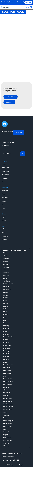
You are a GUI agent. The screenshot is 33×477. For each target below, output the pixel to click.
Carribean (6, 281)
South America (8, 404)
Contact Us (5, 236)
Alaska (5, 261)
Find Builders (5, 197)
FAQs (3, 229)
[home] (5, 7)
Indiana (5, 314)
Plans (3, 194)
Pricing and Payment (7, 456)
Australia (6, 272)
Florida (5, 298)
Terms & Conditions (7, 453)
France (5, 300)
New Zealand (7, 379)
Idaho (5, 309)
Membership (5, 167)
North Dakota (7, 384)
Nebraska (6, 359)
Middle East (7, 345)
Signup (4, 220)
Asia (4, 270)
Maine (5, 331)
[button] (31, 7)
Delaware (6, 292)
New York (6, 376)
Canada (5, 278)
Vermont (6, 432)
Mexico (5, 340)
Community (5, 164)
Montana (6, 356)
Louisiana (6, 328)
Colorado (6, 286)
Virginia (5, 434)
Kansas (5, 323)
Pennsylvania (7, 398)
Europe (5, 295)
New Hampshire (8, 365)
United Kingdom (8, 421)
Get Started (18, 132)
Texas (5, 418)
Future (3, 232)
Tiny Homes (5, 190)
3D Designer (5, 174)
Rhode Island (7, 401)
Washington (7, 437)
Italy (4, 320)
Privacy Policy (18, 453)
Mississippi (6, 351)
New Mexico (7, 370)
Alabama (6, 258)
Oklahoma (6, 393)
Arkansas (6, 267)
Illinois (5, 312)
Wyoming (6, 446)
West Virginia (7, 440)
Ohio (4, 390)
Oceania (6, 387)
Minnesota (6, 348)
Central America (8, 284)
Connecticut (7, 289)
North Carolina (8, 381)
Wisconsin (6, 443)
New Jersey (7, 367)
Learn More (28, 2)
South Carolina (8, 407)
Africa (5, 256)
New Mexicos (7, 373)
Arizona (5, 264)
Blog (3, 204)
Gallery (4, 201)
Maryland (6, 334)
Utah (4, 429)
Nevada (5, 362)
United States (7, 423)
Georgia (5, 303)
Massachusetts (8, 337)
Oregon (5, 395)
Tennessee (6, 415)
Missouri (6, 353)
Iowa (4, 317)
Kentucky (6, 326)
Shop (3, 182)
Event (3, 208)
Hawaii (5, 306)
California (6, 275)
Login (3, 217)
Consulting (5, 178)
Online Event (5, 171)
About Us (4, 239)
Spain (5, 412)
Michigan (6, 342)
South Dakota (7, 409)
